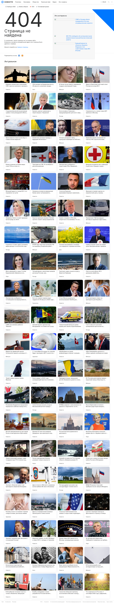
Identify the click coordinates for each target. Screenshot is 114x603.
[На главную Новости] (8, 2)
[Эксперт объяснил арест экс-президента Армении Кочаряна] (16, 479)
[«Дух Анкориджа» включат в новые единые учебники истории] (97, 345)
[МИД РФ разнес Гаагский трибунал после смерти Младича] (97, 479)
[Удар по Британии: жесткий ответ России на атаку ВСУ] (97, 78)
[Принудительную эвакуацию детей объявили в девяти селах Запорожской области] (70, 372)
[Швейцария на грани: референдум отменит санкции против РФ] (70, 345)
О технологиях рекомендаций (57, 601)
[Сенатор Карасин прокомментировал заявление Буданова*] (70, 185)
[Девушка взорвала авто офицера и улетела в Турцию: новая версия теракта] (97, 158)
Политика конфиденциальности (73, 601)
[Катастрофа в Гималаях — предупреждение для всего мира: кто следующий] (70, 105)
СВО (33, 6)
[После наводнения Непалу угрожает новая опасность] (43, 452)
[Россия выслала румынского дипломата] (70, 425)
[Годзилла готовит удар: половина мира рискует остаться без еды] (16, 238)
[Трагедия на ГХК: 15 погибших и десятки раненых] (43, 158)
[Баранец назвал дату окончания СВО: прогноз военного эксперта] (16, 78)
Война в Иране (23, 6)
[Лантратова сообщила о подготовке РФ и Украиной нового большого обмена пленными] (70, 158)
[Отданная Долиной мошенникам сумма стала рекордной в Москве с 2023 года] (16, 105)
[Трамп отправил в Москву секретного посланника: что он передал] (70, 212)
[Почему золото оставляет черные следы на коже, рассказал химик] (16, 506)
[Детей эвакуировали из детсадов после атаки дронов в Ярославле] (16, 425)
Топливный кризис (43, 6)
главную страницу (22, 47)
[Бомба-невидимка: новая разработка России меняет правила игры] (43, 586)
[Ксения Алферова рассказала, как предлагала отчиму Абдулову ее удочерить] (43, 559)
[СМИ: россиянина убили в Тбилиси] (16, 319)
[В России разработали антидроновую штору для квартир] (97, 559)
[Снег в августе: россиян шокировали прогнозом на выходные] (97, 319)
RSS (41, 601)
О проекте (46, 601)
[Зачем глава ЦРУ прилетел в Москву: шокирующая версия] (70, 532)
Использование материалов (89, 601)
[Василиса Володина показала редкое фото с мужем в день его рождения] (97, 425)
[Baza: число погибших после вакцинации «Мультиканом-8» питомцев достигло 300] (70, 559)
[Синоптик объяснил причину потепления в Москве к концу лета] (70, 586)
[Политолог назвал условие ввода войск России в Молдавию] (97, 452)
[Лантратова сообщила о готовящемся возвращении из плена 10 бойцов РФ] (16, 292)
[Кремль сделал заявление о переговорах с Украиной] (43, 105)
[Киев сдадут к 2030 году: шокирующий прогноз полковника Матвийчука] (43, 372)
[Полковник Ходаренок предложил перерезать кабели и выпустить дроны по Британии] (16, 399)
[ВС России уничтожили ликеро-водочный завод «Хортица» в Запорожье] (97, 372)
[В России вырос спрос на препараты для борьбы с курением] (97, 292)
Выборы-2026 (11, 6)
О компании (8, 601)
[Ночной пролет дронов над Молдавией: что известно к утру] (43, 319)
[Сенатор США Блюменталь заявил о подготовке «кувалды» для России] (70, 506)
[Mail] (2, 2)
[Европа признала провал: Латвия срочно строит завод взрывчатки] (43, 212)
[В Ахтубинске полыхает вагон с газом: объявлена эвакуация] (16, 586)
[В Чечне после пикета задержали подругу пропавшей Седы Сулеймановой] (70, 78)
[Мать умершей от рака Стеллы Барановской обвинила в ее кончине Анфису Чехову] (16, 265)
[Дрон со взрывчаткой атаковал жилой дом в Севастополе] (43, 506)
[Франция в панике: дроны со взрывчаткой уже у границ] (97, 185)
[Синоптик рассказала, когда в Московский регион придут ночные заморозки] (43, 399)
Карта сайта (109, 601)
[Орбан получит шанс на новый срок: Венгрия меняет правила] (97, 238)
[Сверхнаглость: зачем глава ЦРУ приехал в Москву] (97, 105)
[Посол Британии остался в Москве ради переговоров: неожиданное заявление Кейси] (97, 399)
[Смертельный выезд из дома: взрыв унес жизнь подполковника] (70, 319)
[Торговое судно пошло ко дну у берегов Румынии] (70, 265)
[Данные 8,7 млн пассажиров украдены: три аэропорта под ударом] (43, 425)
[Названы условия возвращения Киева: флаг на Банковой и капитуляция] (43, 185)
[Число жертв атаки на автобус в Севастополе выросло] (16, 132)
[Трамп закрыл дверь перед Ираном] (16, 372)
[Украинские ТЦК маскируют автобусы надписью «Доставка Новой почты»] (97, 212)
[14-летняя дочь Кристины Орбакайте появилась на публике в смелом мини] (97, 532)
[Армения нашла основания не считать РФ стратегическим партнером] (97, 132)
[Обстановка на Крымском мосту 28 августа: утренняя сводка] (43, 78)
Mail (3, 601)
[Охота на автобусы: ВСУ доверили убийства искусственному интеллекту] (97, 265)
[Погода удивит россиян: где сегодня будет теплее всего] (70, 479)
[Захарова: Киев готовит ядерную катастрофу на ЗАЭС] (16, 212)
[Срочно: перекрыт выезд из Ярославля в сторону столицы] (97, 506)
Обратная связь (101, 601)
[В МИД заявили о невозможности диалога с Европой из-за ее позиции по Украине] (70, 399)
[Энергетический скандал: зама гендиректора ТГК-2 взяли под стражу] (16, 452)
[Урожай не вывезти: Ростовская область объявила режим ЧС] (70, 452)
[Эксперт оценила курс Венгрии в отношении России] (16, 532)
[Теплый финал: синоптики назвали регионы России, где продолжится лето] (43, 265)
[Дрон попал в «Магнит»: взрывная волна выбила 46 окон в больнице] (43, 479)
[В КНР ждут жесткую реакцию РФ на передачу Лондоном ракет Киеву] (43, 238)
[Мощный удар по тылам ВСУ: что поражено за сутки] (16, 185)
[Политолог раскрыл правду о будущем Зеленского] (43, 132)
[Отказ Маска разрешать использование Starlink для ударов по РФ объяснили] (70, 292)
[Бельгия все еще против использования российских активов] (16, 559)
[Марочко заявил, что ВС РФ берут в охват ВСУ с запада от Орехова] (43, 532)
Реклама (14, 601)
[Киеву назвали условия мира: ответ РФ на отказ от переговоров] (16, 158)
